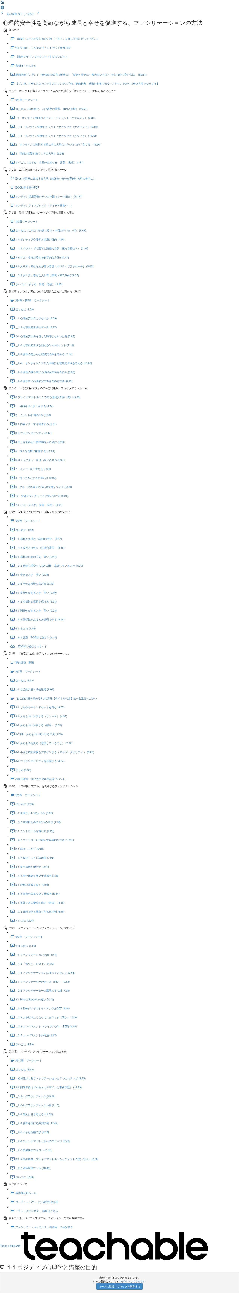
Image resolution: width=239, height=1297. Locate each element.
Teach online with (10, 1245)
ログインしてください (133, 1281)
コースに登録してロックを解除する (119, 1286)
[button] (2, 3)
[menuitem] (2, 8)
